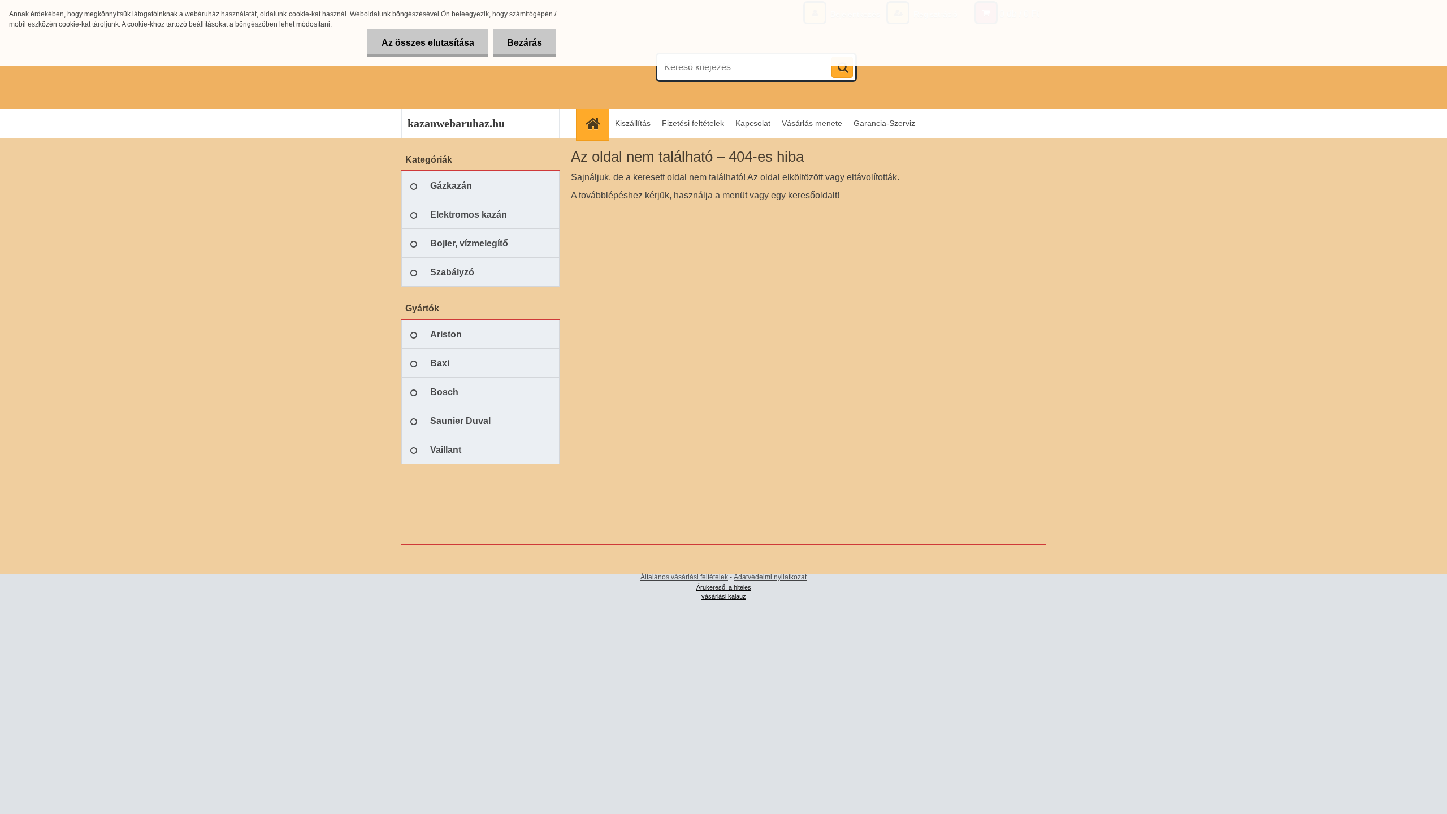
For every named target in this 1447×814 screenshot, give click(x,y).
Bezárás (524, 42)
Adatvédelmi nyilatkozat (770, 577)
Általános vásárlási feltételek (684, 577)
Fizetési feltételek (693, 123)
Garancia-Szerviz (884, 123)
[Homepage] (596, 123)
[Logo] (479, 67)
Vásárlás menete (812, 123)
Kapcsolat (752, 123)
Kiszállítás (633, 123)
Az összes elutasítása (428, 42)
